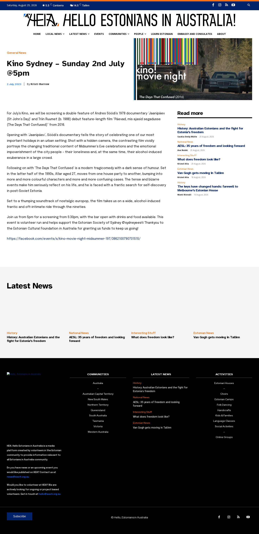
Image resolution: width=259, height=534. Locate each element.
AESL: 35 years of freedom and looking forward (211, 146)
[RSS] (226, 5)
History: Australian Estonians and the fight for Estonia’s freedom (210, 130)
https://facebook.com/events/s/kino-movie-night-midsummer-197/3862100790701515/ (73, 238)
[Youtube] (233, 5)
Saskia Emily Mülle (187, 136)
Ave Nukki (182, 150)
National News (185, 141)
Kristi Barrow (40, 84)
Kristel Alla (183, 163)
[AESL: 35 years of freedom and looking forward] (98, 311)
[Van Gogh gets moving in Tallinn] (222, 311)
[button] (248, 5)
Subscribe (19, 516)
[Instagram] (220, 5)
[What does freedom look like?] (160, 311)
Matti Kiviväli (184, 194)
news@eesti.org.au (18, 477)
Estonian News (185, 168)
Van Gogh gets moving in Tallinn (200, 173)
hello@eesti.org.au (50, 494)
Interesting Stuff (186, 155)
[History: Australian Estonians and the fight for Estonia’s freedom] (36, 311)
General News (16, 53)
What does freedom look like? (198, 159)
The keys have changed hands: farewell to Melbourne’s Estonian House (207, 188)
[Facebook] (213, 5)
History (181, 124)
